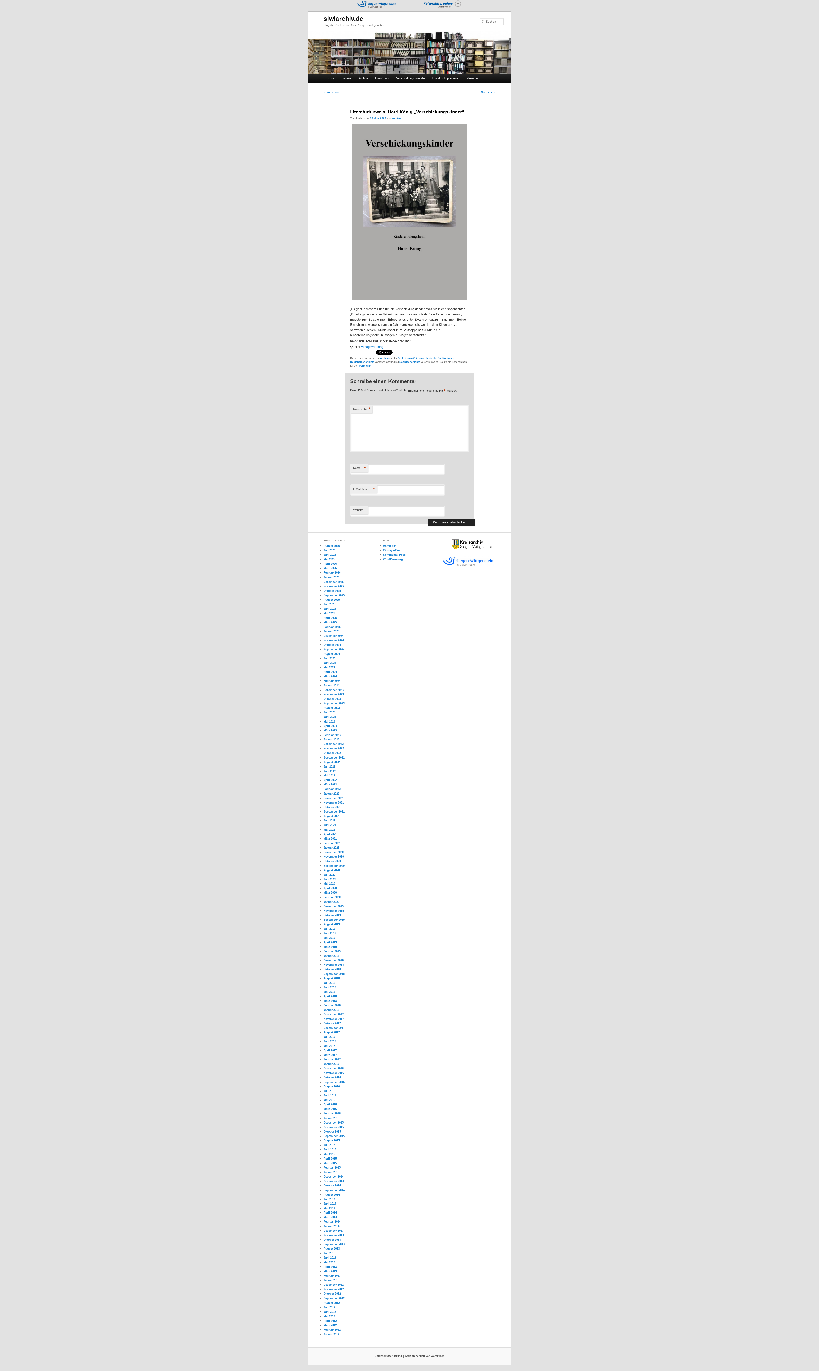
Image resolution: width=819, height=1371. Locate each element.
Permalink (365, 365)
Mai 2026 (329, 559)
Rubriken (346, 78)
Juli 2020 (329, 874)
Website (358, 510)
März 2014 (330, 1217)
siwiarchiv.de (343, 18)
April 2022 (330, 780)
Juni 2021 (330, 825)
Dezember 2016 (334, 1068)
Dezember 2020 (334, 852)
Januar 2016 (331, 1118)
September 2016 (334, 1082)
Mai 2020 (329, 883)
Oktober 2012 (332, 1293)
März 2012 (330, 1325)
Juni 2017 (330, 1041)
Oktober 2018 (332, 969)
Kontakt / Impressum (445, 78)
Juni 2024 (330, 662)
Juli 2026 (329, 550)
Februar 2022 (332, 789)
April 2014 (330, 1212)
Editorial (330, 78)
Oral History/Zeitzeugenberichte (417, 358)
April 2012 (330, 1320)
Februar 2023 (332, 735)
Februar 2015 (332, 1167)
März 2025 (330, 622)
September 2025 (334, 595)
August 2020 (332, 870)
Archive (363, 78)
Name (359, 468)
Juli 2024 (329, 658)
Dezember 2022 (334, 744)
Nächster (488, 92)
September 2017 (334, 1027)
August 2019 (332, 924)
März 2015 (330, 1163)
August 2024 (332, 654)
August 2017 (332, 1032)
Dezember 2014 (334, 1176)
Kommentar (361, 409)
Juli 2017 (329, 1036)
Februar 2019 (332, 951)
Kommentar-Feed (394, 554)
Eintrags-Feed (392, 550)
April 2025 (330, 617)
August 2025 (332, 599)
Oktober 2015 (332, 1131)
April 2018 (330, 996)
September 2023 (334, 703)
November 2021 (334, 802)
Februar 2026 (332, 572)
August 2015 (332, 1140)
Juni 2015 (330, 1149)
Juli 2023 (329, 712)
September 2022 (334, 757)
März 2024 (330, 676)
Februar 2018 (332, 1005)
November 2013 (334, 1235)
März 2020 (330, 892)
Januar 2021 (331, 847)
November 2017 (334, 1019)
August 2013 (332, 1248)
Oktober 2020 (332, 861)
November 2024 (334, 640)
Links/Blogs (382, 78)
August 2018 (332, 978)
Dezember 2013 (334, 1230)
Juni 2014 (330, 1203)
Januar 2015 (331, 1172)
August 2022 (332, 762)
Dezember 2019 (334, 906)
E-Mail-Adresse (364, 489)
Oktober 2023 (332, 699)
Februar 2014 (332, 1221)
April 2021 (330, 834)
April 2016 (330, 1104)
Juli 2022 (329, 766)
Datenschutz (472, 78)
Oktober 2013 (332, 1239)
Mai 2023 (329, 721)
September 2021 (334, 811)
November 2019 (334, 910)
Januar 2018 (331, 1010)
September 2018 (334, 974)
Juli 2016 (329, 1091)
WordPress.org (393, 559)
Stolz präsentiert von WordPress (424, 1356)
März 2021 (330, 838)
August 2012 (332, 1302)
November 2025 (334, 586)
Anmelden (389, 545)
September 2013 (334, 1244)
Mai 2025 (329, 613)
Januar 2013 (331, 1280)
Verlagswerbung (372, 347)
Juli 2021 (329, 820)
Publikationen (446, 358)
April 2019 (330, 942)
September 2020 (334, 865)
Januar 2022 (331, 793)
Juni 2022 (330, 771)
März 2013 (330, 1271)
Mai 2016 (329, 1100)
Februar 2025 (332, 626)
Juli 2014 (329, 1199)
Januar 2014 (331, 1226)
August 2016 (332, 1086)
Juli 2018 (329, 982)
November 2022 (334, 748)
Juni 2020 (330, 879)
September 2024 (334, 649)
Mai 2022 (329, 775)
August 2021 (332, 816)
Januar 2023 (331, 739)
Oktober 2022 (332, 753)
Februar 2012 (332, 1329)
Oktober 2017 (332, 1023)
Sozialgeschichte (409, 362)
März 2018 (330, 1000)
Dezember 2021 (334, 798)
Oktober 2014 (332, 1185)
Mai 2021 (329, 829)
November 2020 (334, 856)
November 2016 (334, 1072)
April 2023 (330, 726)
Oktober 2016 (332, 1077)
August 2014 (332, 1194)
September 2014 (334, 1190)
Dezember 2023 (334, 690)
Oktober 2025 (332, 590)
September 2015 (334, 1136)
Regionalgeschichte (362, 362)
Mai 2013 (329, 1262)
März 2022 (330, 784)
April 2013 (330, 1266)
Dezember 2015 (334, 1122)
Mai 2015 (329, 1154)
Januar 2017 (331, 1064)
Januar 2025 (331, 631)
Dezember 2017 (334, 1014)
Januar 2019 (331, 955)
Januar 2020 (331, 901)
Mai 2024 (329, 667)
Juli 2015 (329, 1145)
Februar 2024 (332, 680)
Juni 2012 (330, 1311)
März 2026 (330, 568)
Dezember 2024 (334, 635)
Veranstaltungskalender (410, 78)
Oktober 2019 (332, 915)
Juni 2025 (330, 608)
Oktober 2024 (332, 644)
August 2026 (332, 545)
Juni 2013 (330, 1257)
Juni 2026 (330, 554)
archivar (397, 118)
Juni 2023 (330, 716)
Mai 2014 (329, 1208)
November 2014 (334, 1181)
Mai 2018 (329, 991)
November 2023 (334, 694)
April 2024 (330, 671)
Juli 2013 (329, 1253)
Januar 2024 (331, 685)
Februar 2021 (332, 843)
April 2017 (330, 1050)
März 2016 (330, 1109)
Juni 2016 (330, 1095)
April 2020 (330, 888)
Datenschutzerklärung (388, 1356)
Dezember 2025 (334, 581)
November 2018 (334, 964)
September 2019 (334, 919)
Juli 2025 (329, 604)
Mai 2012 (329, 1316)
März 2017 (330, 1055)
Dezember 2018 (334, 960)
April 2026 (330, 563)
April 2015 (330, 1158)
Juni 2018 (330, 987)
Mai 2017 (329, 1046)
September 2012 (334, 1298)
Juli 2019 (329, 928)
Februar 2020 (332, 897)
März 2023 (330, 730)
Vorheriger (332, 92)
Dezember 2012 (334, 1284)
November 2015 (334, 1127)
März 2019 (330, 946)
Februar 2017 (332, 1059)
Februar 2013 (332, 1275)
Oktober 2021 (332, 807)
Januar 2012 (331, 1334)
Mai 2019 (329, 937)
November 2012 (334, 1289)
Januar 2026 (331, 577)
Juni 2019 (330, 933)
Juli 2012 (329, 1307)
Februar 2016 (332, 1113)
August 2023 (332, 707)
